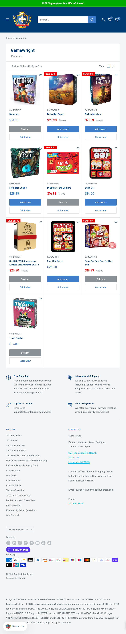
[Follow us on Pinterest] (32, 543)
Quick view (25, 137)
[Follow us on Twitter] (14, 543)
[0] (116, 19)
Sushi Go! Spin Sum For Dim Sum (98, 263)
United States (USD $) (18, 529)
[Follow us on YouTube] (37, 543)
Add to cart (63, 129)
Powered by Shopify (15, 578)
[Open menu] (7, 19)
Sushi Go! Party (55, 261)
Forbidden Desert (55, 114)
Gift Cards (11, 475)
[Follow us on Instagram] (26, 543)
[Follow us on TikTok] (43, 543)
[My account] (103, 19)
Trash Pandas (16, 337)
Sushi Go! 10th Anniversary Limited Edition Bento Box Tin (24, 263)
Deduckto (14, 114)
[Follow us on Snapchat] (49, 543)
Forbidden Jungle (18, 187)
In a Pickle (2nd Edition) (59, 187)
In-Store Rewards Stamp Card (22, 465)
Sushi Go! (89, 187)
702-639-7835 (75, 503)
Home (9, 38)
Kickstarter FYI (14, 505)
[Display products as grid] (108, 66)
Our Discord (12, 515)
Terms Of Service (15, 490)
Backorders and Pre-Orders (20, 500)
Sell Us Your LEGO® (16, 450)
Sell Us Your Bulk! (15, 445)
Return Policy (13, 480)
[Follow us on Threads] (20, 543)
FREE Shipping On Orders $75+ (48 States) (63, 3)
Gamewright (21, 38)
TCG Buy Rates (14, 435)
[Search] (92, 19)
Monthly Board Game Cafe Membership (26, 460)
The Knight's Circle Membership (23, 455)
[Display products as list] (113, 66)
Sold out (25, 129)
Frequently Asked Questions (21, 510)
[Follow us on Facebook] (8, 543)
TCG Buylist (12, 440)
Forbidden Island (93, 114)
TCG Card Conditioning (18, 495)
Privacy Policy (13, 485)
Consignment (13, 470)
